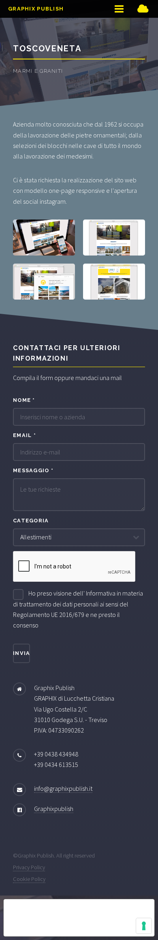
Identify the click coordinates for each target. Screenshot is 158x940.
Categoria (31, 521)
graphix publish (36, 9)
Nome (24, 400)
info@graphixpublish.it (63, 788)
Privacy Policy (29, 867)
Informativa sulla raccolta (50, 930)
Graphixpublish (53, 809)
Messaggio (33, 470)
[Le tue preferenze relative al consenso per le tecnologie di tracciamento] (144, 926)
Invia (21, 653)
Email (24, 435)
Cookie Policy (29, 879)
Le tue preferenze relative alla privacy (73, 911)
